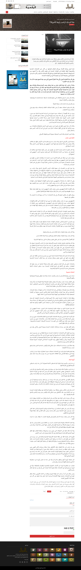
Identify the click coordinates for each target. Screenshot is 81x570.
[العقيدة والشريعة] (46, 550)
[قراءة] (40, 555)
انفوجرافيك (50, 12)
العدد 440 (64, 19)
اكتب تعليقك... (72, 516)
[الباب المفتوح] (46, 555)
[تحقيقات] (59, 560)
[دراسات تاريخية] (33, 555)
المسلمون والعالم (59, 19)
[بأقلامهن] (33, 560)
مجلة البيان (72, 12)
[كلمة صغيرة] (40, 550)
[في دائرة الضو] (59, 555)
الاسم (73, 505)
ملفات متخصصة (61, 12)
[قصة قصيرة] (52, 560)
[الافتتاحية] (33, 550)
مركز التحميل (40, 12)
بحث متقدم (35, 12)
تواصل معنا (55, 1)
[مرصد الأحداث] (65, 555)
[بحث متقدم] (7, 12)
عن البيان (67, 12)
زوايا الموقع (56, 12)
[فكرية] (71, 560)
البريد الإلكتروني (72, 511)
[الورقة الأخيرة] (71, 555)
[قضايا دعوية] (52, 550)
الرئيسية (73, 19)
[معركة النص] (40, 560)
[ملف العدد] (65, 550)
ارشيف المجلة (69, 19)
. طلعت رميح (71, 24)
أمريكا (44, 491)
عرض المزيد (32, 500)
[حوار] (46, 560)
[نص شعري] (52, 555)
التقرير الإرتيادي (45, 12)
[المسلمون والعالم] (71, 550)
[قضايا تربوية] (59, 550)
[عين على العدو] (65, 560)
